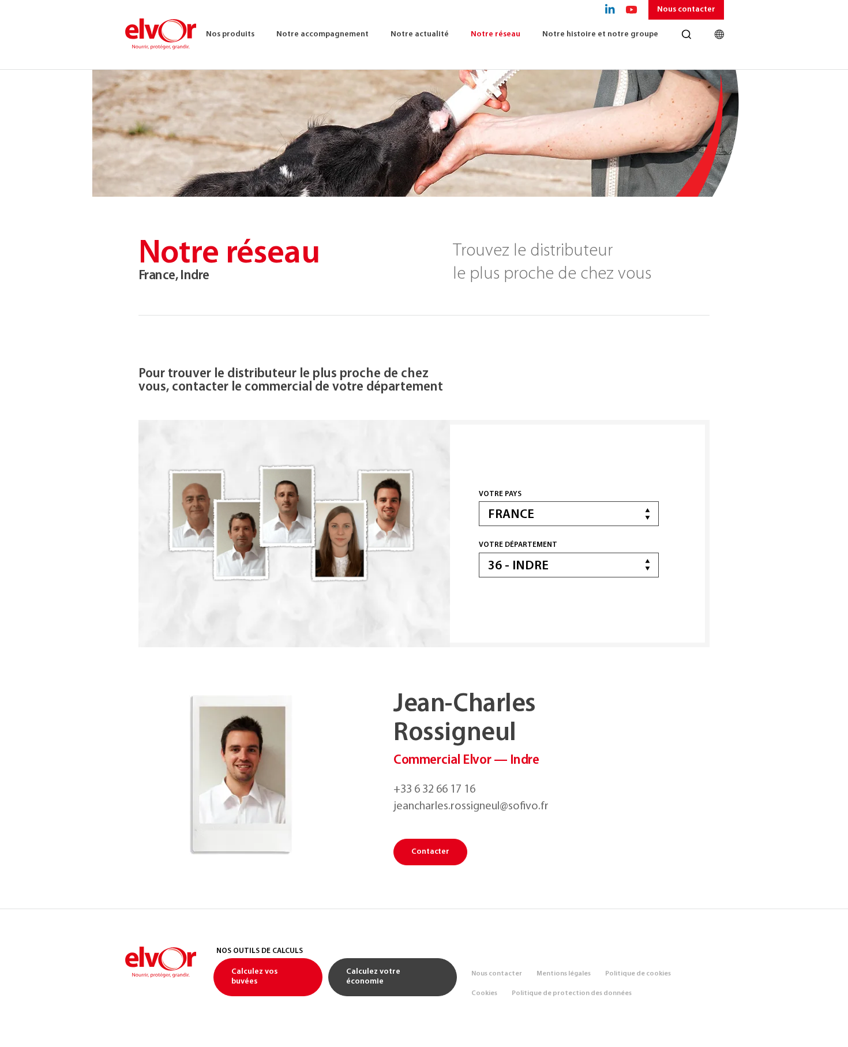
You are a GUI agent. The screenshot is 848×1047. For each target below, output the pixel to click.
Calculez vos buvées (254, 976)
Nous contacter (686, 9)
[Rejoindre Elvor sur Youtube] (631, 10)
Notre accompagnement (322, 34)
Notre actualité (420, 34)
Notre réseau (495, 34)
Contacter (430, 851)
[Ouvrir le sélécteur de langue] (719, 35)
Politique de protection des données (572, 993)
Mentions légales (563, 973)
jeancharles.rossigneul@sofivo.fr (471, 806)
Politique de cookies (638, 973)
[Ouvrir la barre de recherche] (686, 35)
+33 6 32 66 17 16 (434, 789)
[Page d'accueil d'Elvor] (160, 34)
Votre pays (500, 494)
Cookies (484, 993)
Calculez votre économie (373, 976)
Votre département (518, 545)
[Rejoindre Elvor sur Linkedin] (610, 10)
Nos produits (230, 34)
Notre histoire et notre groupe (600, 34)
